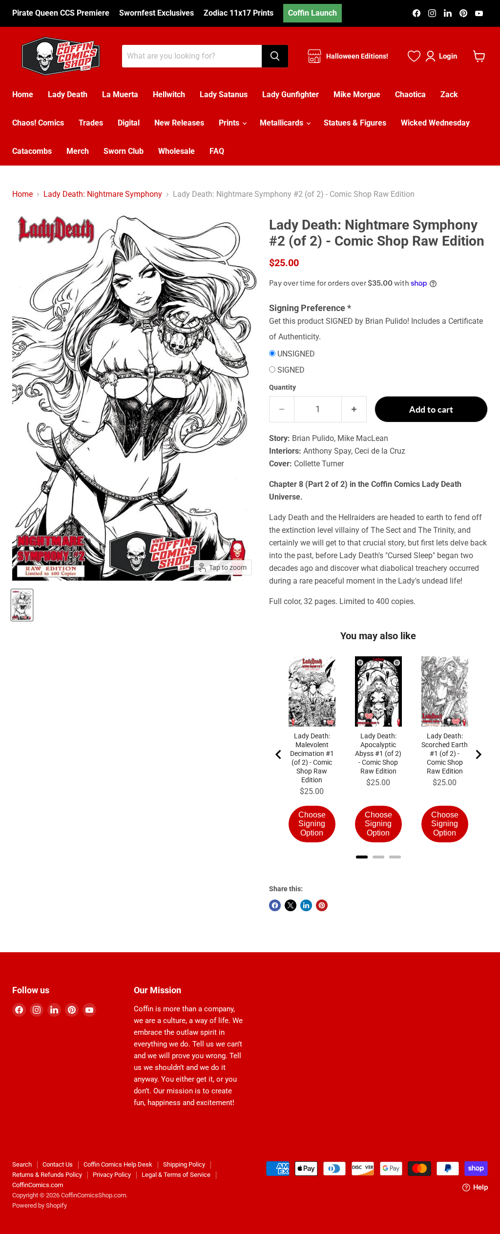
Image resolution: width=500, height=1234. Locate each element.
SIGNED (291, 370)
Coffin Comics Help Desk (117, 1164)
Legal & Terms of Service (176, 1174)
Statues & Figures (355, 122)
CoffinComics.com (37, 1185)
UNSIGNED (296, 354)
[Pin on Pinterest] (322, 905)
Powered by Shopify (39, 1205)
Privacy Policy (112, 1174)
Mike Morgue (356, 94)
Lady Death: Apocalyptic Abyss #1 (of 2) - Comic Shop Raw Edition (378, 753)
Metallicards (282, 122)
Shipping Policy (184, 1164)
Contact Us (57, 1164)
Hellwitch (169, 94)
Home (22, 94)
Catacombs (32, 151)
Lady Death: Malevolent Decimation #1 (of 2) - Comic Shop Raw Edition (312, 758)
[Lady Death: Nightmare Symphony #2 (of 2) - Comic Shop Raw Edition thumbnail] (22, 605)
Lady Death (67, 94)
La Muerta (120, 94)
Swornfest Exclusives (156, 13)
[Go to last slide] (279, 754)
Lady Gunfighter (290, 94)
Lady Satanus (224, 94)
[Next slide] (478, 754)
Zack (449, 94)
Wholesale (176, 151)
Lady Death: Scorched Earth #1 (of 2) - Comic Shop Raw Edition (444, 753)
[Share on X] (290, 905)
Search (22, 1164)
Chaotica (410, 94)
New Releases (179, 122)
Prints (230, 122)
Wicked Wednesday (435, 122)
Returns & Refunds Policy (47, 1174)
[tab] (362, 857)
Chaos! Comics (38, 122)
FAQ (216, 151)
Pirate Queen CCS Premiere (60, 13)
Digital (129, 122)
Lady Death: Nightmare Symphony (102, 194)
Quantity (282, 387)
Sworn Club (124, 151)
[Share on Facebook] (275, 905)
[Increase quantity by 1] (354, 409)
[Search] (275, 56)
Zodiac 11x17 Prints (238, 13)
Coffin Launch (312, 13)
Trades (91, 122)
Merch (77, 151)
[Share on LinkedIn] (306, 905)
